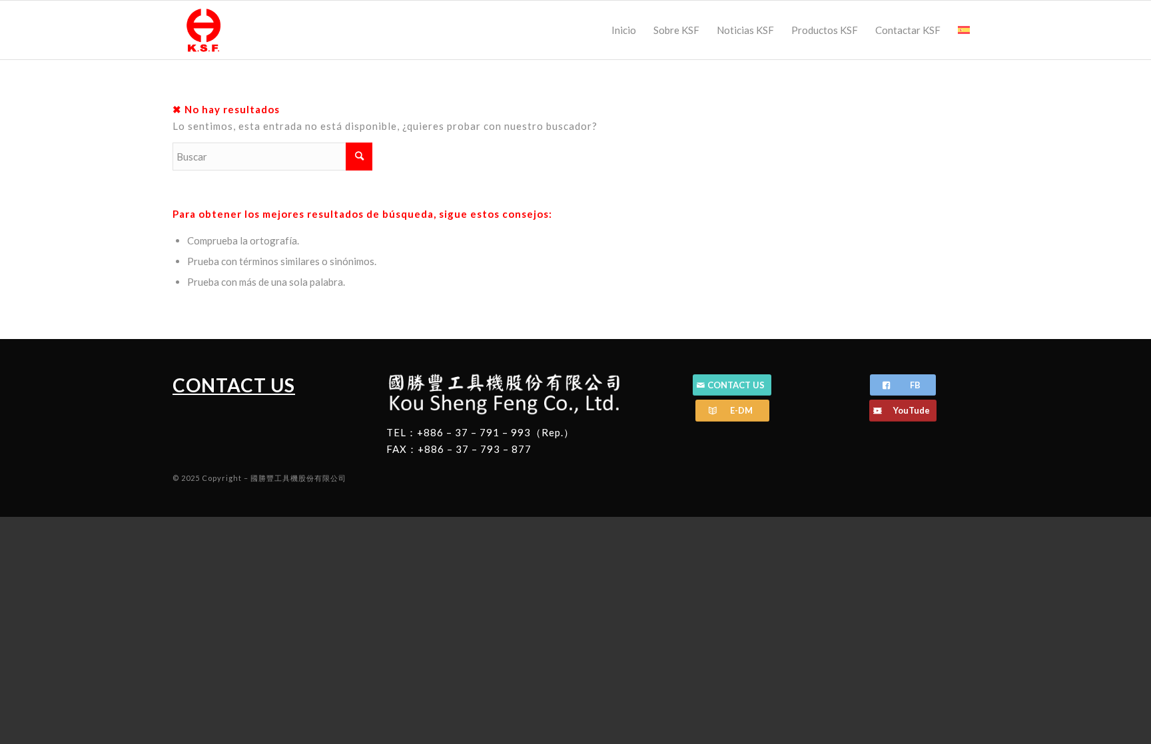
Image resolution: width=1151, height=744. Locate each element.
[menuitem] (624, 30)
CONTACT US (234, 385)
